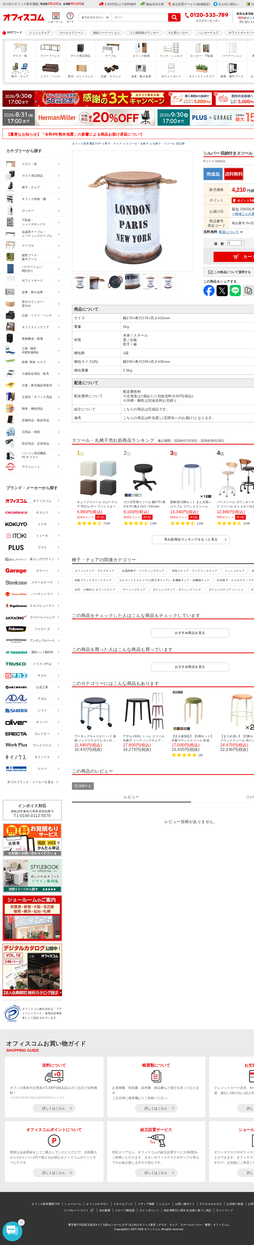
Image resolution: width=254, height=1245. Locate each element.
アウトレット (31, 467)
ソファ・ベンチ (50, 76)
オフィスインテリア (202, 76)
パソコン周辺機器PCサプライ (34, 455)
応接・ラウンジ (111, 76)
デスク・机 (20, 55)
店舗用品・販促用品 (35, 420)
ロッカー (28, 210)
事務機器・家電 (32, 338)
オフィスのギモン (97, 1203)
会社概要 (104, 1210)
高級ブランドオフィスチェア (93, 580)
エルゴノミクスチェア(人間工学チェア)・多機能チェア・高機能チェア (164, 580)
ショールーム (72, 1203)
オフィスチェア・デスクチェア (95, 570)
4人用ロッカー (178, 32)
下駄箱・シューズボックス (34, 222)
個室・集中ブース (232, 76)
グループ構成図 (125, 1210)
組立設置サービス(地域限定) (191, 4)
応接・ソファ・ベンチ (37, 315)
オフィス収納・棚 (34, 199)
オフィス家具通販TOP (46, 1203)
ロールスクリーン (71, 32)
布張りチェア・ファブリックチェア (195, 570)
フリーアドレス (50, 55)
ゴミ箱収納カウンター (144, 32)
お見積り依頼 (234, 1203)
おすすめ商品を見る (190, 633)
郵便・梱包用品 (32, 408)
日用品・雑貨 (31, 432)
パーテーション (232, 55)
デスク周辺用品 (81, 55)
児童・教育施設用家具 (37, 385)
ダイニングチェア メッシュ (226, 589)
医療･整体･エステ (34, 362)
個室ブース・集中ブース (31, 257)
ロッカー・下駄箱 (201, 55)
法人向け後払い (228, 4)
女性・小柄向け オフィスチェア (95, 589)
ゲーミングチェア (134, 589)
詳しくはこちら (53, 1108)
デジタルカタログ (210, 1203)
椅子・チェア (20, 76)
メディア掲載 (146, 1203)
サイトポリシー (149, 1210)
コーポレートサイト (76, 1210)
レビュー (164, 1203)
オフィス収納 (141, 55)
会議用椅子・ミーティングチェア (143, 570)
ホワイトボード (171, 76)
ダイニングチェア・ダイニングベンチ (177, 589)
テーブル (111, 55)
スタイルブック (123, 1203)
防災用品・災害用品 (35, 443)
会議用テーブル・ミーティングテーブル (37, 234)
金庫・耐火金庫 (141, 76)
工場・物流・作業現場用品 (30, 350)
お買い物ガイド (185, 1203)
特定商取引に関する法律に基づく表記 (187, 1210)
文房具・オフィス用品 (37, 397)
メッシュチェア (39, 32)
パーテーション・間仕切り (33, 269)
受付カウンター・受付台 (34, 304)
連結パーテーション (106, 32)
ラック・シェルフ (171, 55)
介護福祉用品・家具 (35, 373)
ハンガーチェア (208, 32)
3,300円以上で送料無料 (120, 4)
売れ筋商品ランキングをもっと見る (191, 539)
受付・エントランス (80, 76)
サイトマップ (224, 1210)
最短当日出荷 (155, 4)
